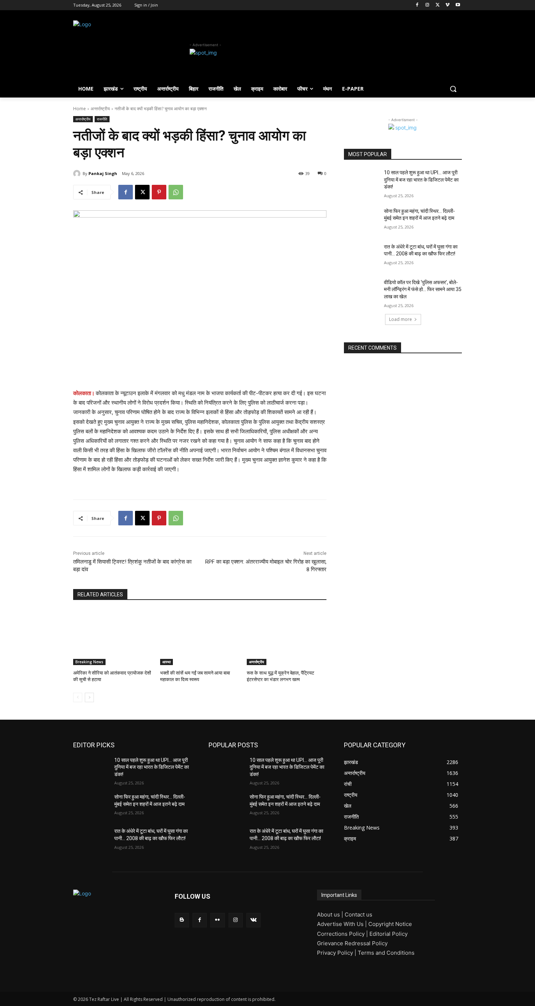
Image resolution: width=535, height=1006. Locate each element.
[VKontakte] (253, 920)
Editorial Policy (388, 933)
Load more (400, 319)
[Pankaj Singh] (78, 173)
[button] (453, 89)
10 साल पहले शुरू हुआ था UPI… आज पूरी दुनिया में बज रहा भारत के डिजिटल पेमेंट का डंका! (421, 180)
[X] (437, 5)
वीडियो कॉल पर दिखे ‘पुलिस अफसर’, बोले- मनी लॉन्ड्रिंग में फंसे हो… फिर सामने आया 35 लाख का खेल (422, 289)
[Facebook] (417, 5)
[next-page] (89, 697)
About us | (331, 914)
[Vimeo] (447, 5)
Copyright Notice (390, 923)
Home (79, 109)
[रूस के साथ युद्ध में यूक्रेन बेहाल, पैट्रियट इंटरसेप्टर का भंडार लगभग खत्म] (286, 637)
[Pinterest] (159, 192)
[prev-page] (77, 697)
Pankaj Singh (102, 173)
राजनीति (102, 119)
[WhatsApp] (176, 192)
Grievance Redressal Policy (352, 943)
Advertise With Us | (342, 923)
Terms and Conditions (386, 952)
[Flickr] (217, 920)
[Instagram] (427, 5)
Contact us (358, 914)
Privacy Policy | (337, 952)
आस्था (166, 661)
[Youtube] (457, 5)
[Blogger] (182, 920)
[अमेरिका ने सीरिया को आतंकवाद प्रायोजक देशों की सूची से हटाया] (113, 637)
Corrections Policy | (343, 933)
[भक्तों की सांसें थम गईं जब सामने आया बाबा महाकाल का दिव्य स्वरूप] (200, 637)
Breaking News (89, 661)
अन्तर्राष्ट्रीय (100, 109)
